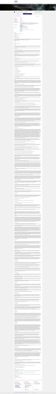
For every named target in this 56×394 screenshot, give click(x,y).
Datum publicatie (15, 19)
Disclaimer (27, 392)
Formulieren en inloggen (39, 3)
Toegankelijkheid (21, 392)
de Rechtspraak (27, 3)
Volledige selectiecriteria (27, 389)
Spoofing (23, 392)
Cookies (19, 392)
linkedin (40, 392)
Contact (32, 3)
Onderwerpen (17, 3)
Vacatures (24, 392)
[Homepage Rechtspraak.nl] (16, 1)
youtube (41, 392)
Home (14, 3)
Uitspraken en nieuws (21, 3)
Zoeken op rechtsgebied (17, 386)
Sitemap (16, 392)
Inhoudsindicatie (15, 22)
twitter (38, 392)
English (15, 392)
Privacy (17, 392)
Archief (26, 392)
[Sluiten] (41, 12)
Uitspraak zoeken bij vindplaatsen (18, 387)
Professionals (30, 3)
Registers (24, 3)
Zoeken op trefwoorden (17, 385)
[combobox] (38, 16)
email (35, 392)
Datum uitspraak (15, 18)
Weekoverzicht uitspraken (36, 389)
